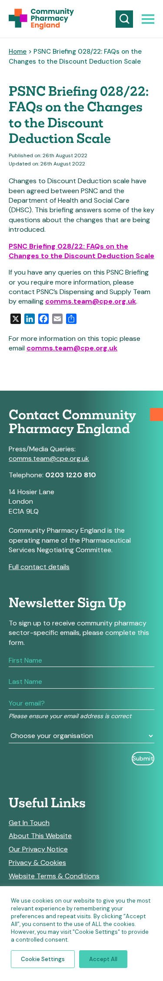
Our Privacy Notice (38, 849)
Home (18, 51)
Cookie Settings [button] (43, 959)
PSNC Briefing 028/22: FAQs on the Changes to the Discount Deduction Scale (81, 251)
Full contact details (39, 566)
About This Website (40, 836)
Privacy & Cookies (37, 862)
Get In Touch (29, 823)
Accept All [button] (103, 959)
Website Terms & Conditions (54, 876)
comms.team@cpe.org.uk (90, 301)
